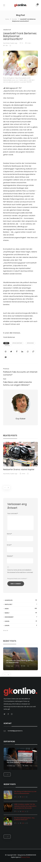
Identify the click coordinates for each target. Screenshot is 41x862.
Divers (7, 463)
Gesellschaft (7, 30)
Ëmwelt (21, 613)
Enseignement (21, 617)
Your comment (12, 513)
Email (9, 545)
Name (9, 534)
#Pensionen (30, 343)
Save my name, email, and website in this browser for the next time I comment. (20, 571)
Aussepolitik (21, 600)
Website (10, 556)
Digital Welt (21, 604)
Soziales (14, 19)
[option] (20, 458)
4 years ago (13, 43)
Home (7, 19)
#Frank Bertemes (17, 343)
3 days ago (9, 666)
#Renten (7, 345)
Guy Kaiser (6, 43)
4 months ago (11, 766)
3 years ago (13, 473)
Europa (21, 621)
